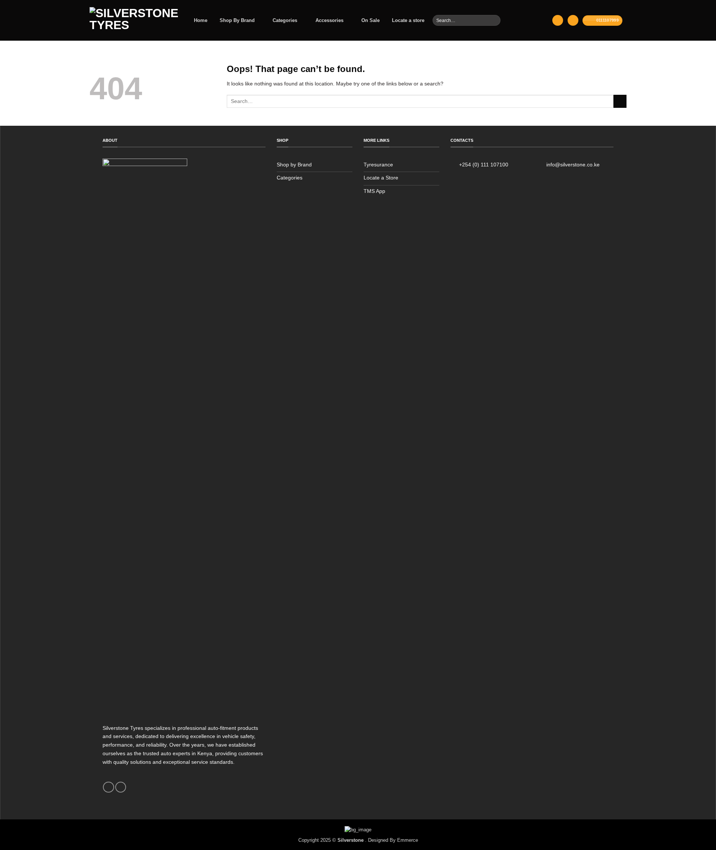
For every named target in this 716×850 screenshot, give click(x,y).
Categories (285, 20)
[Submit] (494, 20)
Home (200, 20)
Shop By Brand (237, 20)
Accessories (329, 20)
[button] (557, 20)
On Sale (370, 20)
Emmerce (407, 840)
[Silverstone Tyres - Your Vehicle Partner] (134, 20)
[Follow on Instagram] (120, 787)
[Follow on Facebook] (108, 787)
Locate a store (408, 20)
